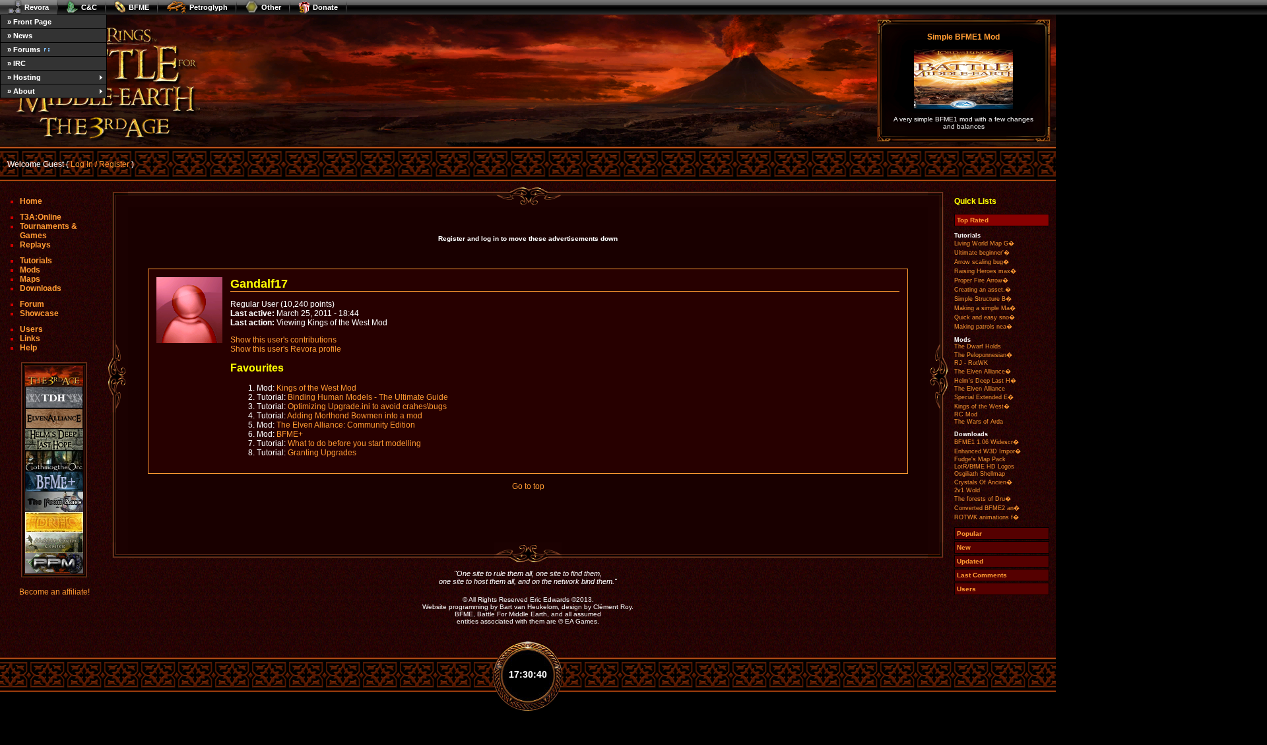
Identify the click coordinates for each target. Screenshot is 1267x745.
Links (30, 338)
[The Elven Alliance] (54, 418)
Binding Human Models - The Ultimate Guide (368, 397)
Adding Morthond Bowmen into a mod (354, 415)
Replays (35, 244)
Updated (970, 561)
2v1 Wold (967, 490)
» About (21, 91)
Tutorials (36, 260)
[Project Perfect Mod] (54, 563)
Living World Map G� (984, 243)
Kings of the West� (982, 406)
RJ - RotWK (971, 363)
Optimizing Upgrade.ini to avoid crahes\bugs (367, 406)
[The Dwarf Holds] (54, 397)
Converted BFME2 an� (987, 508)
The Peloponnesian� (983, 355)
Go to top (528, 486)
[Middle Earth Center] (54, 543)
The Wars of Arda (978, 421)
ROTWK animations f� (986, 517)
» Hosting (24, 77)
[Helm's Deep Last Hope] (54, 440)
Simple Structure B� (983, 299)
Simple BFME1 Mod (963, 37)
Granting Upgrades (322, 452)
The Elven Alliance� (982, 371)
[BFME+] (54, 481)
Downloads (40, 288)
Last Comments (982, 575)
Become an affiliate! (54, 592)
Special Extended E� (984, 397)
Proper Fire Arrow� (981, 280)
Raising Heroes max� (985, 271)
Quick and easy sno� (984, 317)
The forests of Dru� (982, 499)
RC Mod (965, 414)
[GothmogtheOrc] (54, 461)
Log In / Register (100, 164)
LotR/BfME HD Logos (984, 466)
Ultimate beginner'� (982, 252)
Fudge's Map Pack (980, 459)
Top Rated (973, 220)
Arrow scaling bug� (981, 262)
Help (28, 347)
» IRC (16, 63)
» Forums (23, 49)
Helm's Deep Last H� (985, 380)
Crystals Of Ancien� (983, 482)
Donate (325, 7)
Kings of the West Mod (316, 388)
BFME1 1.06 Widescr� (986, 442)
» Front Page (29, 22)
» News (19, 36)
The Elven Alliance (979, 388)
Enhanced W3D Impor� (987, 451)
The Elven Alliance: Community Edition (345, 425)
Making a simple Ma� (985, 308)
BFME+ (289, 434)
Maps (30, 279)
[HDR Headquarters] (54, 522)
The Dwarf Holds (977, 346)
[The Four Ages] (54, 502)
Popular (969, 533)
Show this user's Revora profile (285, 349)
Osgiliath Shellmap (979, 473)
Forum (32, 304)
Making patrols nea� (983, 326)
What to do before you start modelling (354, 443)
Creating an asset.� (982, 289)
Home (31, 201)
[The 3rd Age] (54, 376)
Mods (30, 270)
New (964, 547)
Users (31, 329)
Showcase (39, 313)
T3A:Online (40, 217)
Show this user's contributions (283, 339)
